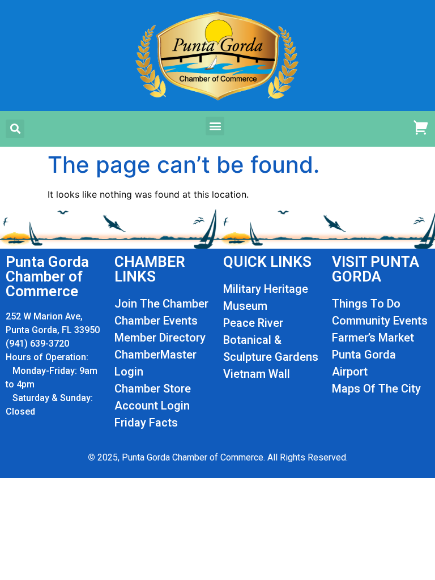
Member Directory (160, 337)
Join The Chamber (161, 303)
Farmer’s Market (373, 337)
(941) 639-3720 (37, 343)
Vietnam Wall (256, 374)
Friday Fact (143, 422)
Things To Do (366, 303)
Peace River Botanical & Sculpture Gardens (270, 340)
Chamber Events (156, 320)
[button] (15, 129)
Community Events (380, 320)
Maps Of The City (376, 388)
